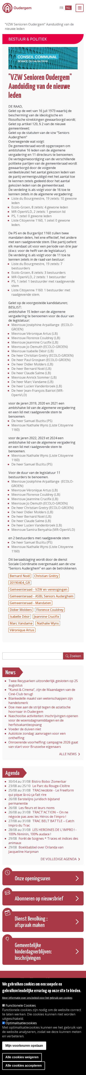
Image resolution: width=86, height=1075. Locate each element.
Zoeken (75, 656)
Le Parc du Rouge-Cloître (39, 786)
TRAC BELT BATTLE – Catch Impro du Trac (41, 823)
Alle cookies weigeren (22, 1057)
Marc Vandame (21, 623)
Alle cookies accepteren (23, 1065)
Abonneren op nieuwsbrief (39, 899)
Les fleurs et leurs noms (31, 808)
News (10, 672)
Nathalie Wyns (48, 623)
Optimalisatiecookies (21, 1023)
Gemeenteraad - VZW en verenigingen (38, 589)
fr (61, 8)
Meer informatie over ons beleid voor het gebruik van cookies (37, 997)
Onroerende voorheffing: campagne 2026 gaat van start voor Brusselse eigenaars (43, 744)
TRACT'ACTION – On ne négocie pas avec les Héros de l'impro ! (38, 814)
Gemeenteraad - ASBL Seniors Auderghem (42, 596)
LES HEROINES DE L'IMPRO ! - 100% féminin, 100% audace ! (42, 832)
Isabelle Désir (20, 616)
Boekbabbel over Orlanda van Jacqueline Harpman (35, 849)
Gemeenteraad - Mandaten (30, 603)
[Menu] (80, 8)
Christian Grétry (46, 576)
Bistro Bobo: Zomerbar (37, 781)
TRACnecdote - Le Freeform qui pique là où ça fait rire (41, 792)
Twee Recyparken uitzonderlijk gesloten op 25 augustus (43, 683)
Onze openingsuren (32, 879)
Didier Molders (21, 610)
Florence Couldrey (49, 610)
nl (68, 8)
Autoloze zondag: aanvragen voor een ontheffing (37, 735)
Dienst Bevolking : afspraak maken (31, 922)
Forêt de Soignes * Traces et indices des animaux (43, 840)
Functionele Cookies (21, 1005)
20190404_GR (20, 582)
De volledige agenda (59, 859)
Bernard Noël (20, 576)
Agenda (12, 773)
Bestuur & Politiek (27, 39)
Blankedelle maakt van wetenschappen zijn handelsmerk (40, 700)
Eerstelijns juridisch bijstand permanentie (34, 801)
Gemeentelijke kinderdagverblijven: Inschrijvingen (33, 952)
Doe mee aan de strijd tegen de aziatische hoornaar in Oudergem (39, 709)
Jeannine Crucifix (46, 616)
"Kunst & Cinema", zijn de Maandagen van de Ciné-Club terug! (41, 691)
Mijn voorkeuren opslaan (24, 1045)
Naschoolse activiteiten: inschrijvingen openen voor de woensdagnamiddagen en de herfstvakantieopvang (43, 720)
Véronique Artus (22, 630)
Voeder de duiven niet (24, 729)
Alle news (68, 754)
